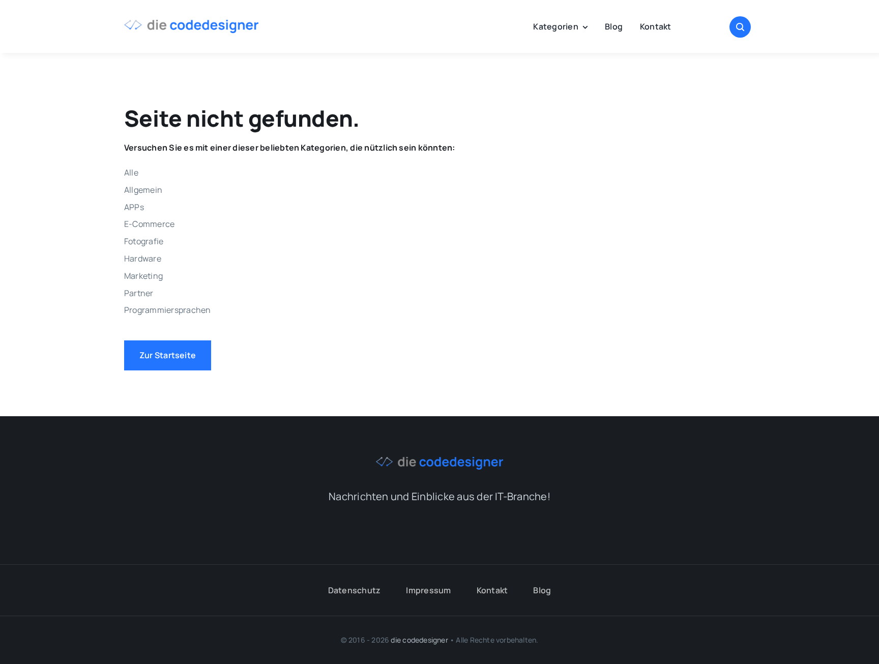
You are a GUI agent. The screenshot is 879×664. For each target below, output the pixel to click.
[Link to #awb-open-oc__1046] (740, 27)
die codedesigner (419, 640)
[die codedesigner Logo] (191, 24)
